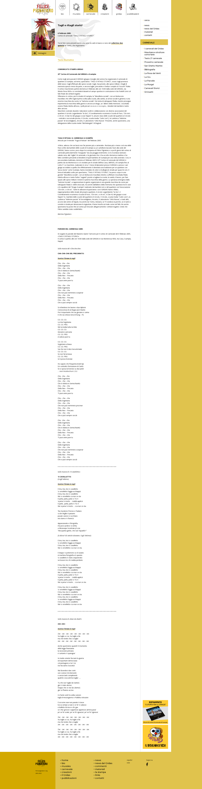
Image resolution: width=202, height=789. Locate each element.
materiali (148, 32)
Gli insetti (148, 92)
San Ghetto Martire (153, 66)
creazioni (105, 14)
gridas (119, 14)
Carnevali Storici (152, 88)
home (65, 760)
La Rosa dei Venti (152, 73)
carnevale (90, 14)
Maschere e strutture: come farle (154, 53)
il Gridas (66, 775)
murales (76, 14)
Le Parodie (149, 81)
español (129, 760)
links (97, 775)
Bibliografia (149, 69)
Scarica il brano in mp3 (66, 258)
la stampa (100, 772)
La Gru (147, 77)
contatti (148, 35)
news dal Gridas (151, 29)
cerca (147, 20)
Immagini (42, 53)
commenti (101, 766)
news (146, 25)
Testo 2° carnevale (153, 58)
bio (62, 14)
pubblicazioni (133, 14)
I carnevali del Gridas (154, 49)
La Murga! (149, 84)
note (128, 763)
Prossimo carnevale (153, 62)
